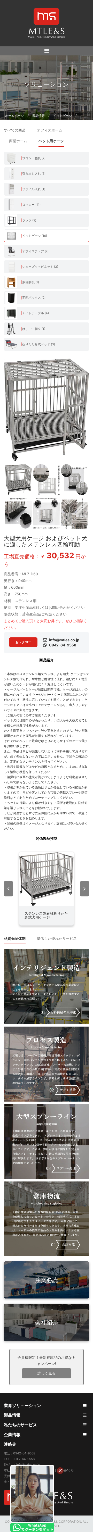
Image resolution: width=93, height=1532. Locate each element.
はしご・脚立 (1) (33, 329)
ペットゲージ (62, 116)
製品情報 (38, 116)
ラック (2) (29, 220)
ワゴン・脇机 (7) (33, 158)
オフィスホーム (49, 130)
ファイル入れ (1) (33, 189)
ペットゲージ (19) (34, 236)
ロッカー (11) (31, 204)
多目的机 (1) (30, 282)
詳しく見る (46, 1373)
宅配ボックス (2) (33, 297)
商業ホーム (18, 141)
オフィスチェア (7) (35, 251)
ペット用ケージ (51, 141)
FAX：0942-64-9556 (19, 1459)
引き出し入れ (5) (33, 174)
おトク (20, 642)
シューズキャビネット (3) (40, 267)
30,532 (60, 555)
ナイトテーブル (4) (35, 313)
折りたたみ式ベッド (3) (38, 344)
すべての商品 (15, 130)
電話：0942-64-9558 (19, 1453)
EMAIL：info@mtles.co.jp (22, 1465)
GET (23, 642)
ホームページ (14, 116)
